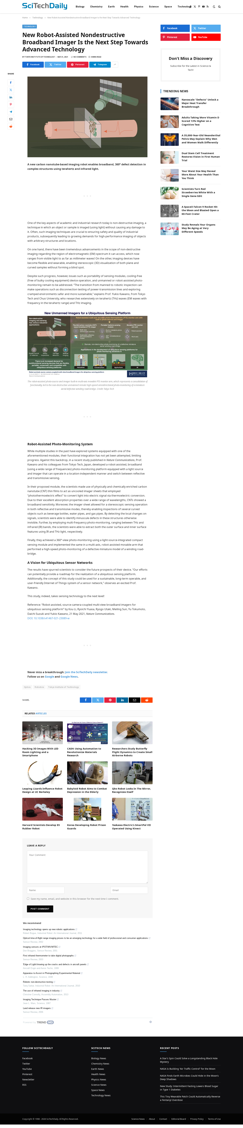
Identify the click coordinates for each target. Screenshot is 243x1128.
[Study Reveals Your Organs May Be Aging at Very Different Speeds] (170, 229)
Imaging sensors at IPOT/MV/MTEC (40, 947)
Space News (98, 1090)
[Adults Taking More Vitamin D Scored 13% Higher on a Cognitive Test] (170, 121)
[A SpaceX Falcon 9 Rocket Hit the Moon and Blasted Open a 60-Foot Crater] (170, 211)
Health (124, 6)
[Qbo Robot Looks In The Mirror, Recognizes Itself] (132, 772)
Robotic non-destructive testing (38, 982)
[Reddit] (10, 126)
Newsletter (28, 1079)
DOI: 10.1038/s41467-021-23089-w (48, 618)
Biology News (98, 1058)
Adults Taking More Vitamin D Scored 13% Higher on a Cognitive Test (200, 121)
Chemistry (96, 6)
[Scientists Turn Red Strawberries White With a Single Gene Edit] (170, 193)
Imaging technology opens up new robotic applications (49, 929)
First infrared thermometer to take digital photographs (48, 955)
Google (49, 676)
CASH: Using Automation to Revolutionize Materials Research (84, 752)
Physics (138, 6)
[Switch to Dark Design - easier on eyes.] (214, 6)
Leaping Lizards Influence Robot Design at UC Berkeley (42, 790)
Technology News (101, 1095)
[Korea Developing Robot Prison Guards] (87, 809)
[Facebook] (10, 82)
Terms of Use (214, 1118)
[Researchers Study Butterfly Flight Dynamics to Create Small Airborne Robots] (132, 732)
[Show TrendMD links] (150, 1022)
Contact (163, 1118)
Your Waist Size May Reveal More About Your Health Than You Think (200, 174)
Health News (98, 1074)
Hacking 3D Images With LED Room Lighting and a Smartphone (40, 752)
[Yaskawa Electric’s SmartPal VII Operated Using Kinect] (132, 809)
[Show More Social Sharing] (115, 65)
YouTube (27, 1068)
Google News (69, 676)
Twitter (26, 1063)
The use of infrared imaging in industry (41, 990)
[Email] (10, 119)
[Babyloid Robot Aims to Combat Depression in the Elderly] (87, 772)
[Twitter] (10, 90)
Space (168, 6)
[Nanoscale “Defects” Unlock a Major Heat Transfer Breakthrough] (170, 104)
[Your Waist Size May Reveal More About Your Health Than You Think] (170, 175)
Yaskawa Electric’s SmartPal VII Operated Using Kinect (131, 826)
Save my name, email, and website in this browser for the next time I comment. (75, 898)
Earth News (97, 1068)
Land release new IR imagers (37, 1008)
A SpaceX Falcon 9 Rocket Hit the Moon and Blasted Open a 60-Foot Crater (200, 210)
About (152, 1118)
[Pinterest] (10, 104)
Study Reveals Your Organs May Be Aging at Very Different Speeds (198, 228)
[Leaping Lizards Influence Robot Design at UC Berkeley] (42, 772)
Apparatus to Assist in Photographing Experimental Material (51, 973)
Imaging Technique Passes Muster (39, 999)
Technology (185, 6)
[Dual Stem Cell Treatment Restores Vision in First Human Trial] (170, 157)
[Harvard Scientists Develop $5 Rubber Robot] (42, 809)
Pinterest (27, 1074)
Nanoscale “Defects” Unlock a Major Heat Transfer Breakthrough (200, 103)
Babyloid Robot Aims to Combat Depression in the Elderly (87, 790)
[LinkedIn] (10, 97)
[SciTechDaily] (44, 6)
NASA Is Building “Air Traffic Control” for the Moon (187, 1068)
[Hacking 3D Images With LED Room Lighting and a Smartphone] (42, 732)
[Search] (219, 6)
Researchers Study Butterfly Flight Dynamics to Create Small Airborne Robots (132, 752)
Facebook (27, 1058)
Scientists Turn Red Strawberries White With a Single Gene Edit (198, 192)
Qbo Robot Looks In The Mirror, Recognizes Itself (131, 790)
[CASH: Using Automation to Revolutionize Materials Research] (87, 732)
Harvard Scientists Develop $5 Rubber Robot (41, 826)
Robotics (39, 687)
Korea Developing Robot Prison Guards (86, 826)
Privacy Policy (197, 1118)
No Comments (80, 57)
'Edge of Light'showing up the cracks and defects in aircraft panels (54, 964)
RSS (24, 1084)
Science (154, 6)
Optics (27, 687)
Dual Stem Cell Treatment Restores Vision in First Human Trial (201, 156)
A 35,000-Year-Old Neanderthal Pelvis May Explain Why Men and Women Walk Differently (201, 139)
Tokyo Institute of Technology (63, 687)
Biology (80, 6)
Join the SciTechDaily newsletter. (86, 672)
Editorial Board (178, 1118)
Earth (111, 6)
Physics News (98, 1079)
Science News (98, 1084)
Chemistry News (100, 1063)
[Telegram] (10, 111)
